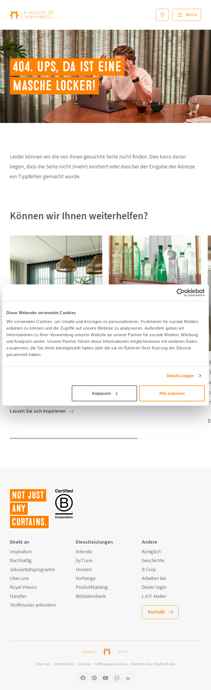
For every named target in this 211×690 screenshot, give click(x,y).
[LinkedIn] (128, 677)
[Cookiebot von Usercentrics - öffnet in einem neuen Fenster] (181, 293)
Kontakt (156, 612)
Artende (84, 552)
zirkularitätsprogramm (32, 570)
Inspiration (21, 552)
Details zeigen (180, 375)
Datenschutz (64, 664)
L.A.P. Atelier (154, 596)
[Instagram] (83, 677)
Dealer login (154, 587)
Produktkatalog (92, 587)
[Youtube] (105, 677)
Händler (18, 596)
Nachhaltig (21, 561)
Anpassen (101, 393)
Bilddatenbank (91, 596)
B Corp (149, 570)
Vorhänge (86, 579)
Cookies (84, 664)
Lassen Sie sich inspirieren (38, 411)
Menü (191, 14)
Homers (84, 570)
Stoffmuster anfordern (33, 605)
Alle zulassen (172, 393)
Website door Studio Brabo (153, 664)
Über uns (19, 579)
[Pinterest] (94, 677)
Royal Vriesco (23, 587)
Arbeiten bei (154, 579)
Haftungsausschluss (111, 664)
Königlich (151, 552)
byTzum (84, 561)
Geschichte (153, 561)
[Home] (32, 14)
